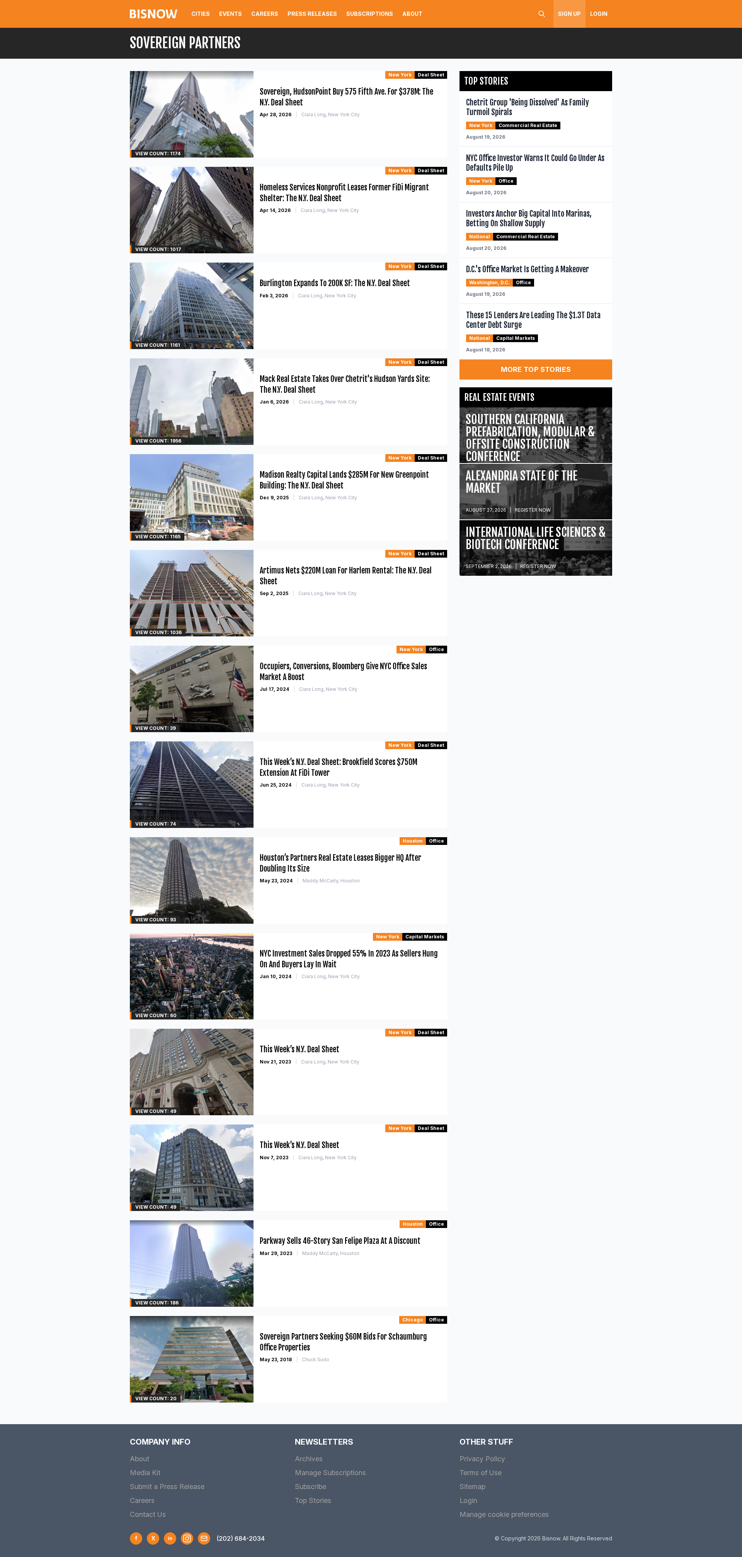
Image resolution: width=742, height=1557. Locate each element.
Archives (309, 1459)
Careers (264, 13)
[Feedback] (204, 1538)
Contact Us (148, 1514)
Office (436, 649)
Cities (200, 13)
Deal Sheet (431, 75)
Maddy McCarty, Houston (331, 881)
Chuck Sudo (315, 1359)
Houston (413, 841)
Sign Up (569, 13)
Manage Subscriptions (330, 1473)
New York (400, 75)
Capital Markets (424, 937)
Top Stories (313, 1500)
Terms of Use (480, 1473)
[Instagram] (187, 1538)
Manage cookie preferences (504, 1514)
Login (599, 13)
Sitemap (472, 1486)
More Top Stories (536, 369)
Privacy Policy (482, 1459)
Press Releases (312, 13)
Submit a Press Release (167, 1486)
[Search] (541, 14)
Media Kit (145, 1473)
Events (230, 13)
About (412, 13)
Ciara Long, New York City (330, 114)
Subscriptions (369, 13)
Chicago (412, 1320)
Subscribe (310, 1486)
